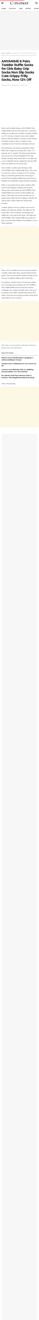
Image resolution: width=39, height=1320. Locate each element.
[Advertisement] (19, 30)
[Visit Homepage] (19, 3)
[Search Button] (37, 3)
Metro (28, 8)
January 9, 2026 (6, 85)
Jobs (20, 8)
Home (4, 8)
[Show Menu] (2, 3)
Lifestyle (8, 53)
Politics (12, 8)
